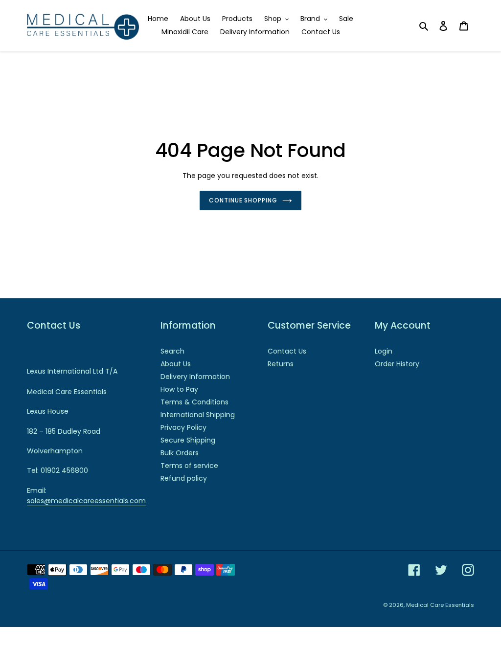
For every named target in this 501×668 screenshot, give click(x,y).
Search (172, 351)
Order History (397, 364)
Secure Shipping (187, 440)
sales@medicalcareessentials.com (86, 501)
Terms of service (189, 465)
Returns (281, 364)
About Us (175, 364)
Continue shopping (243, 200)
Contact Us (287, 351)
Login (383, 351)
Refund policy (183, 478)
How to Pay (179, 389)
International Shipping (197, 415)
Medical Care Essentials (440, 605)
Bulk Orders (179, 453)
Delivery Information (195, 376)
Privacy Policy (183, 427)
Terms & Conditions (194, 402)
